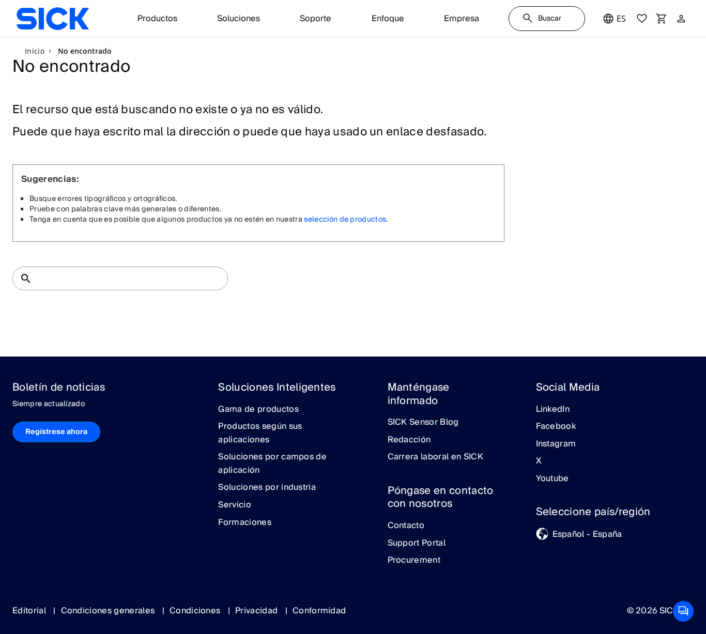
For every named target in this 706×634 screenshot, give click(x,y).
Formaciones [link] (244, 523)
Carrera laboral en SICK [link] (435, 457)
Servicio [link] (234, 505)
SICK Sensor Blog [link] (423, 422)
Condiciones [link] (196, 611)
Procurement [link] (414, 560)
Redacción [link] (409, 440)
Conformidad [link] (319, 611)
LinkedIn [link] (553, 409)
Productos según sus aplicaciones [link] (260, 433)
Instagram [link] (556, 444)
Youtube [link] (552, 479)
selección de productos (345, 219)
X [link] (539, 461)
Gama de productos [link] (258, 409)
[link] (53, 18)
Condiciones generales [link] (109, 611)
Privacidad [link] (257, 611)
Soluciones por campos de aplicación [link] (272, 464)
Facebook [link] (556, 427)
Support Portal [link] (417, 543)
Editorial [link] (30, 611)
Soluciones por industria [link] (267, 487)
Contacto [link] (406, 526)
